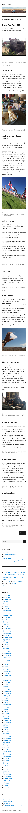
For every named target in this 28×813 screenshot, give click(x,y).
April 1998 (6, 787)
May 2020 (6, 604)
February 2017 (7, 671)
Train (22, 415)
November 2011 (7, 756)
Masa (6, 130)
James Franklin (7, 572)
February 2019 (7, 628)
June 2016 (5, 686)
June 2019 (5, 621)
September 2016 (7, 680)
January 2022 (6, 595)
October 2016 (6, 679)
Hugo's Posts (7, 4)
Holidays (24, 451)
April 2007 (6, 783)
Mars (4, 556)
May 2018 (5, 644)
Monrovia (14, 63)
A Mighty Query (9, 422)
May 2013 (5, 729)
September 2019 (7, 615)
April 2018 (6, 646)
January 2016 (6, 689)
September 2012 (7, 740)
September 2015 (7, 697)
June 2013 (5, 727)
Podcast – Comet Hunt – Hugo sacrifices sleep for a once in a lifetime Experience (14, 574)
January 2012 (6, 753)
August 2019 (6, 617)
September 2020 (7, 599)
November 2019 (7, 612)
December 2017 (7, 653)
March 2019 (6, 626)
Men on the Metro (10, 362)
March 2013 (6, 733)
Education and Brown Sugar (10, 554)
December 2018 (7, 632)
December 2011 (7, 754)
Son (23, 525)
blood (19, 486)
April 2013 (6, 731)
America (19, 212)
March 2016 (6, 688)
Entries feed (6, 799)
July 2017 (5, 662)
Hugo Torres (8, 63)
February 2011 (6, 771)
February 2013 (7, 735)
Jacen (4, 585)
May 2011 (5, 765)
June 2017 (5, 664)
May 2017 (5, 666)
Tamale (11, 130)
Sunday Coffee (7, 558)
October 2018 (6, 635)
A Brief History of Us (17, 581)
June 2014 (5, 709)
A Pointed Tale (9, 459)
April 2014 (6, 713)
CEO (19, 129)
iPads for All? (11, 585)
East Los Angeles (21, 287)
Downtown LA (20, 414)
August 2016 (6, 682)
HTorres (5, 62)
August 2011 (6, 760)
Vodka (3, 416)
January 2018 (6, 651)
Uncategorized (21, 264)
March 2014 (6, 715)
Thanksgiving (22, 214)
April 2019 (6, 624)
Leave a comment (6, 65)
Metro (11, 415)
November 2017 (7, 655)
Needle (15, 487)
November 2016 (7, 677)
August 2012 (6, 742)
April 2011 (6, 767)
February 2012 (7, 751)
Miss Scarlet (6, 581)
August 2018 (6, 639)
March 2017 (6, 669)
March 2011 (6, 769)
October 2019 (6, 613)
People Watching (17, 415)
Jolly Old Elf (12, 452)
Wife (15, 130)
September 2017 (7, 659)
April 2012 (6, 747)
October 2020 (6, 597)
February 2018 (7, 650)
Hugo (22, 62)
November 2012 (7, 738)
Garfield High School (6, 288)
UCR (3, 526)
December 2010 (7, 774)
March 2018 (6, 648)
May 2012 (5, 745)
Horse (19, 62)
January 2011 (6, 773)
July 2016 (5, 684)
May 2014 (5, 711)
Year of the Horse (19, 63)
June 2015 (5, 700)
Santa (17, 452)
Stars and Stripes (15, 214)
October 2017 (6, 657)
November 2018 (7, 633)
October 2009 (6, 780)
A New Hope (8, 221)
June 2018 (5, 642)
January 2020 (6, 608)
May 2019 (5, 622)
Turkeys (6, 271)
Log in (5, 798)
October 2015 (6, 695)
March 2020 (6, 606)
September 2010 (7, 778)
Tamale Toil (7, 71)
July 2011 (5, 762)
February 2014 (7, 717)
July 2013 (5, 726)
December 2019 (7, 610)
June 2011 (5, 764)
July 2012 (5, 744)
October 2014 (6, 706)
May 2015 (5, 702)
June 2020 (6, 603)
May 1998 (5, 785)
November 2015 (7, 693)
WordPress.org (7, 803)
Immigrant (4, 214)
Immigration (9, 214)
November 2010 (7, 776)
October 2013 (6, 724)
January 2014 (6, 718)
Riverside (20, 525)
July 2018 (5, 641)
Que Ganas (6, 552)
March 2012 (6, 749)
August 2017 (6, 660)
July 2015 (5, 698)
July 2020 (5, 601)
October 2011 (6, 758)
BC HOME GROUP (7, 577)
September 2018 (7, 637)
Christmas (19, 451)
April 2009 (6, 782)
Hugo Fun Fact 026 (11, 25)
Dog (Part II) (15, 583)
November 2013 (7, 722)
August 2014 (6, 707)
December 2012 (7, 736)
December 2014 (7, 704)
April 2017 (6, 668)
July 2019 (5, 619)
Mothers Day (7, 525)
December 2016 (7, 675)
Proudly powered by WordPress (15, 810)
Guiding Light (8, 493)
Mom (9, 130)
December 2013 (7, 720)
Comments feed (7, 801)
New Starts (7, 296)
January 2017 (6, 673)
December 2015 (7, 691)
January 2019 (6, 630)
